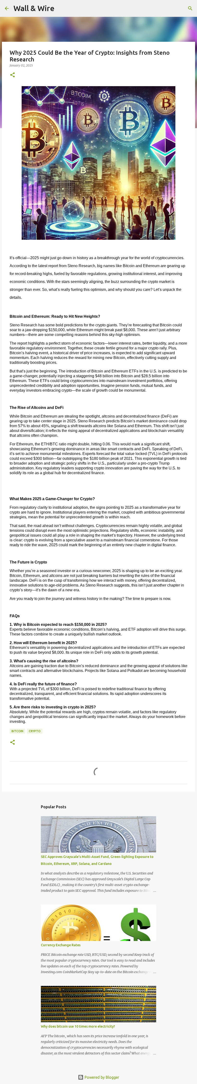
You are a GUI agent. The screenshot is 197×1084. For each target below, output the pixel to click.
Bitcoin (17, 731)
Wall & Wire (34, 8)
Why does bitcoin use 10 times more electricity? (78, 1026)
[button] (12, 75)
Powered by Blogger (101, 1077)
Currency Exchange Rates (60, 945)
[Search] (61, 8)
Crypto (35, 731)
